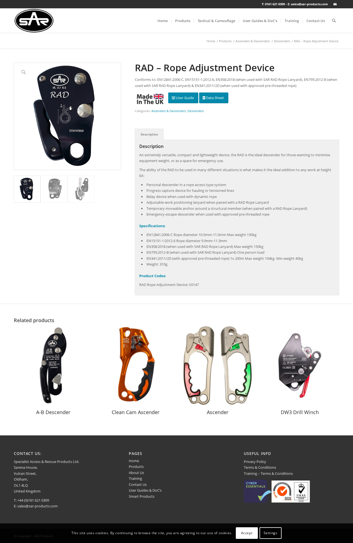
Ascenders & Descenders (168, 111)
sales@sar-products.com (37, 506)
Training (135, 478)
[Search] (333, 21)
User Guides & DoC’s (145, 490)
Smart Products (141, 496)
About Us (136, 472)
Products (136, 466)
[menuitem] (162, 21)
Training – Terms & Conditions (268, 473)
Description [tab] (149, 134)
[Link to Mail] (335, 4)
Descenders (196, 111)
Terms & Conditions (260, 467)
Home (134, 460)
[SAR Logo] (34, 21)
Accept (247, 533)
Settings (270, 533)
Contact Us (138, 484)
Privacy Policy (255, 461)
